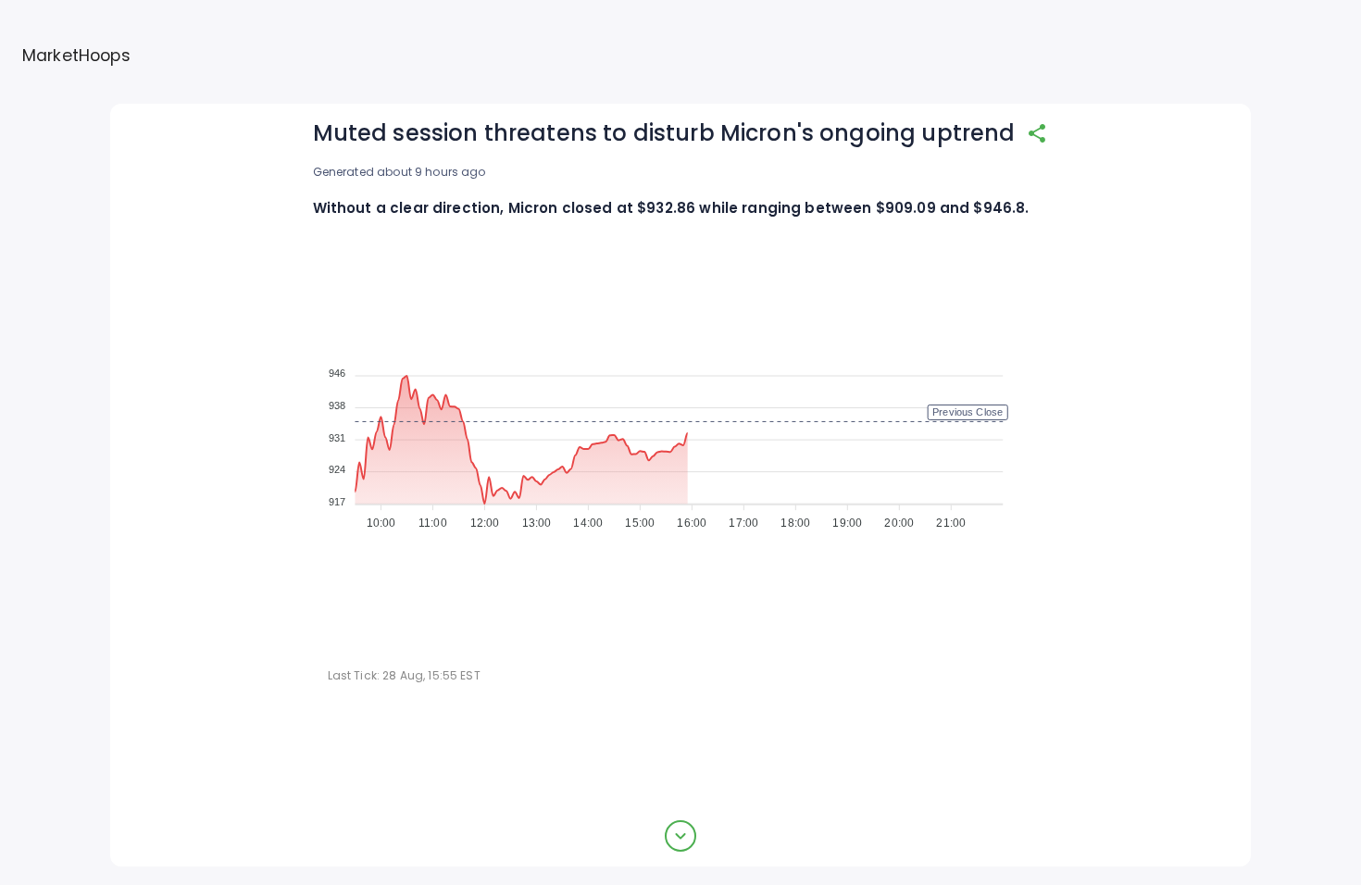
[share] (1037, 133)
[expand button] (680, 836)
